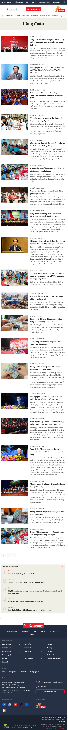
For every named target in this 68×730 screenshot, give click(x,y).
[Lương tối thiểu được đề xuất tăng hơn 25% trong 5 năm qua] (14, 516)
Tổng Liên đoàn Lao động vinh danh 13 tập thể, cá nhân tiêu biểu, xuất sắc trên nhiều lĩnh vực (47, 42)
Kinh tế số (34, 16)
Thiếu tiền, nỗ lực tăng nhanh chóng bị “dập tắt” (26, 601)
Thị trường (56, 16)
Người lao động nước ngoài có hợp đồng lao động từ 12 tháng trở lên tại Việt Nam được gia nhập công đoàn (47, 276)
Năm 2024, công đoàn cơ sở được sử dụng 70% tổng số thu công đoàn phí (47, 533)
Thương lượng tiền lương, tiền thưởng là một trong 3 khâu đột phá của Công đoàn (47, 485)
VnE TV (33, 2)
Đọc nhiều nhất (10, 567)
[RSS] (4, 710)
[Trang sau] (14, 555)
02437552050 (42, 687)
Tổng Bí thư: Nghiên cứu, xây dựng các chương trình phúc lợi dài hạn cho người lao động (47, 451)
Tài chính (25, 16)
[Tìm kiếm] (7, 9)
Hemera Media (31, 725)
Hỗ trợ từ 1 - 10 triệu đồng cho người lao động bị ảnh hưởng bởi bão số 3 (46, 320)
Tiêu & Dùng (19, 2)
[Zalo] (27, 704)
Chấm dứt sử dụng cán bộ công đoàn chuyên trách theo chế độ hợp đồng (47, 144)
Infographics (34, 672)
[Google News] (10, 704)
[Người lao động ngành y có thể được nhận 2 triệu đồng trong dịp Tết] (14, 122)
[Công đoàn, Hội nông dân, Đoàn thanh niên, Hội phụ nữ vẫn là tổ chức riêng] (14, 218)
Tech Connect (44, 2)
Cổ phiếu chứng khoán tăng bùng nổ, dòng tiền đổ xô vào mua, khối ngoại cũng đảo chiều (35, 592)
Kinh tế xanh (45, 16)
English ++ (56, 2)
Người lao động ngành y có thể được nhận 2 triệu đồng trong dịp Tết (47, 119)
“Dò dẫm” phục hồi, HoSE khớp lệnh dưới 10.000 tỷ (27, 582)
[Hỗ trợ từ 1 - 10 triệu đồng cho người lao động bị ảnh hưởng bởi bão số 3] (14, 323)
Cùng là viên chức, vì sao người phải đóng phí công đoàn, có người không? (46, 192)
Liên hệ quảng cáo (50, 691)
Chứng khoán (6, 2)
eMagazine (12, 672)
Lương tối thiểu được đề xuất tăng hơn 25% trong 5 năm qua (47, 513)
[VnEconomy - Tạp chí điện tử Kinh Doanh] (33, 625)
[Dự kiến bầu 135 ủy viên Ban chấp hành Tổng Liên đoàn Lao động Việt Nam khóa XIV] (14, 97)
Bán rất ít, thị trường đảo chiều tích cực (22, 574)
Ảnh (3, 672)
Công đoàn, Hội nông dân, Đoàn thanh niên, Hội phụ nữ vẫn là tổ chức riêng (45, 215)
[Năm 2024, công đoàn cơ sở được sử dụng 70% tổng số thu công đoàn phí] (14, 536)
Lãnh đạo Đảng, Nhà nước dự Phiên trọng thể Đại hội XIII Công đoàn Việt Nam (46, 423)
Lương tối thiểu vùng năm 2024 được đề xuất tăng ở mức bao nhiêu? (46, 368)
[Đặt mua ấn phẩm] (60, 9)
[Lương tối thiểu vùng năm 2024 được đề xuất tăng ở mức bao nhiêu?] (14, 371)
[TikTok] (21, 704)
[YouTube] (15, 704)
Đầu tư (17, 16)
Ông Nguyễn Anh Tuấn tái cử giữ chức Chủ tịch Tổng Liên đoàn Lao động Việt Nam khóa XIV (47, 70)
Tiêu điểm (9, 16)
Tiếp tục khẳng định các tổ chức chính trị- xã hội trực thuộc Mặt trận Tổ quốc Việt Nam (47, 242)
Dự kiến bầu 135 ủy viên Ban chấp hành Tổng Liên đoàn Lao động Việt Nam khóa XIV (46, 95)
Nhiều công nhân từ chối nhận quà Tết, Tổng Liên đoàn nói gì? (45, 343)
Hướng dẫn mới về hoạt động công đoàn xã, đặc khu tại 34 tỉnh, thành (47, 170)
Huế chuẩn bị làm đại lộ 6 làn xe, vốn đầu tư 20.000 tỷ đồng (30, 610)
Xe (27, 2)
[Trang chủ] (2, 16)
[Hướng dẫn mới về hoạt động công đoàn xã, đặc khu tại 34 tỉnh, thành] (14, 172)
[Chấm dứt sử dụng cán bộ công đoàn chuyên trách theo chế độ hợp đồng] (14, 147)
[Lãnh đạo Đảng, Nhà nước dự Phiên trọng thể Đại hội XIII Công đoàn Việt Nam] (14, 426)
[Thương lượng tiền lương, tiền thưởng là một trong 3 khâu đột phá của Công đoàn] (14, 488)
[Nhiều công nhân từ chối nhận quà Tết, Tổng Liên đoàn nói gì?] (14, 346)
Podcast (23, 672)
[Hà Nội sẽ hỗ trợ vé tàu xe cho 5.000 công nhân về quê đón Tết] (14, 300)
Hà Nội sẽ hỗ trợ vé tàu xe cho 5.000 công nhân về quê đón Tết (46, 298)
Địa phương (11, 607)
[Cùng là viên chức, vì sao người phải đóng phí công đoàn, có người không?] (14, 195)
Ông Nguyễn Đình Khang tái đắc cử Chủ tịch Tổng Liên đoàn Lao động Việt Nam (46, 398)
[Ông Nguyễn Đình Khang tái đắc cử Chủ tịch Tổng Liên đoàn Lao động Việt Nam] (14, 401)
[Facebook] (4, 704)
